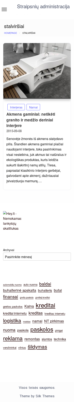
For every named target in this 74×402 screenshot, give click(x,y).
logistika (12, 320)
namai (37, 320)
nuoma (9, 330)
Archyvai (8, 250)
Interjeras (16, 107)
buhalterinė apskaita (19, 290)
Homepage (10, 32)
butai (58, 290)
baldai (45, 284)
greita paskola (27, 297)
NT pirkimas (54, 320)
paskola (23, 330)
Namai (33, 107)
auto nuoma (30, 284)
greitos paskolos (13, 306)
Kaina (29, 306)
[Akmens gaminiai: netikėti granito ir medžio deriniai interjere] (37, 71)
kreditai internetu (15, 313)
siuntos (47, 339)
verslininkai (9, 347)
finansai (10, 296)
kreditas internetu (55, 313)
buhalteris (45, 290)
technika (60, 339)
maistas (26, 321)
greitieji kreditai (42, 297)
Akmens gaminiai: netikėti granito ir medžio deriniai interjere (30, 119)
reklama (13, 338)
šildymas (37, 346)
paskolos (41, 329)
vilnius (22, 347)
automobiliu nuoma (12, 284)
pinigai (59, 330)
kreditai (45, 305)
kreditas (36, 313)
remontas (32, 338)
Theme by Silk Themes (37, 396)
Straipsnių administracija (43, 6)
